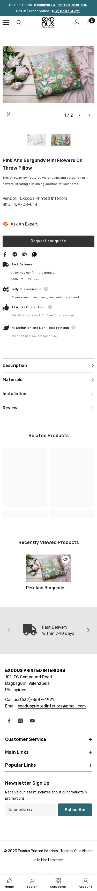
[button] (79, 115)
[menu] (6, 22)
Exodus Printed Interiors (43, 198)
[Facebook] (5, 254)
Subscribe (75, 809)
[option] (48, 74)
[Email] (24, 254)
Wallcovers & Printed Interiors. (60, 5)
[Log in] (77, 22)
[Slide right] (88, 630)
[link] (25, 514)
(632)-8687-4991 (37, 699)
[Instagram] (21, 721)
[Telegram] (14, 254)
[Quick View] (66, 560)
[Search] (19, 23)
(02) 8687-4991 (66, 11)
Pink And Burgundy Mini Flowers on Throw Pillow (48, 588)
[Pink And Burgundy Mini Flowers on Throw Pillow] (48, 568)
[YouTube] (32, 721)
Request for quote (48, 241)
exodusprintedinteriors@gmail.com (52, 706)
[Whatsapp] (34, 254)
